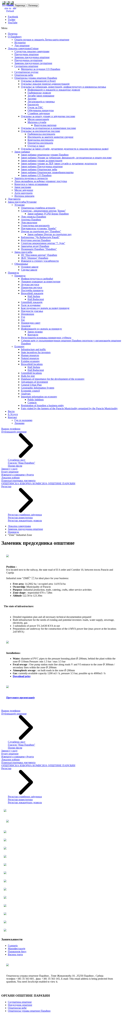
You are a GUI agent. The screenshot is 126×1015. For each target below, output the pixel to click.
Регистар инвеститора (20, 517)
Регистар (6, 486)
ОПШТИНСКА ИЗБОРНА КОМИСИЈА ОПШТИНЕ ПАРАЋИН (38, 483)
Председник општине (20, 1005)
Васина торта (15, 954)
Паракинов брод (17, 951)
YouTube (12, 22)
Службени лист (16, 459)
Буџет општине (10, 471)
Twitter (11, 19)
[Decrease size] (14, 8)
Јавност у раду (9, 468)
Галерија (13, 945)
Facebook (13, 16)
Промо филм (15, 465)
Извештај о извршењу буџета (17, 474)
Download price (22, 676)
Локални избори (10, 477)
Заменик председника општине (25, 529)
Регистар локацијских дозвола (25, 520)
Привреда (13, 532)
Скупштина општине (20, 1002)
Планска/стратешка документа (18, 480)
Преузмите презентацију (20, 697)
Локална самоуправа (19, 526)
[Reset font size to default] (10, 11)
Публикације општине (14, 431)
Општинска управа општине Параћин (29, 1010)
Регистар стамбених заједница (25, 514)
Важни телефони (10, 428)
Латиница (33, 5)
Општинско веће (17, 1007)
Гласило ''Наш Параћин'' (21, 462)
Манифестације (16, 948)
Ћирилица (20, 5)
